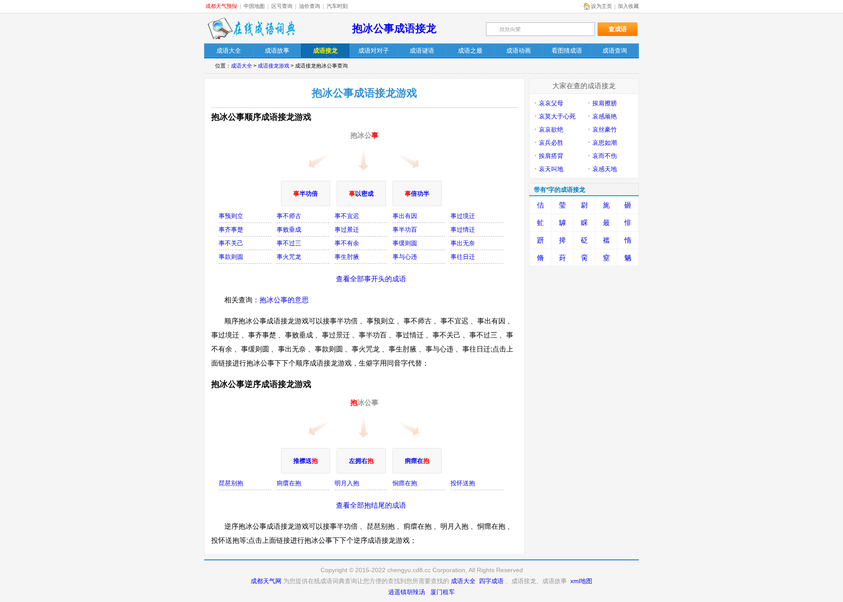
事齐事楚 (231, 229)
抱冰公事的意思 (284, 300)
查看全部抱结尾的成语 (371, 505)
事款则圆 (231, 256)
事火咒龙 (289, 256)
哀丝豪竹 (604, 129)
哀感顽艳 (604, 116)
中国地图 (254, 6)
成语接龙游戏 (273, 66)
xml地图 (581, 580)
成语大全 (241, 66)
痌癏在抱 (289, 483)
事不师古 (289, 215)
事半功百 (405, 229)
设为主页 (601, 6)
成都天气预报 (221, 6)
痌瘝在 (417, 460)
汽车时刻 (337, 6)
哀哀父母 (551, 103)
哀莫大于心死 (557, 116)
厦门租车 (442, 591)
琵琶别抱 (231, 483)
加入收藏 (628, 6)
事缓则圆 (405, 243)
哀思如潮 (604, 142)
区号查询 (281, 6)
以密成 (361, 193)
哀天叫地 (551, 168)
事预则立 (231, 215)
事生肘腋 (347, 256)
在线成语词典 (251, 28)
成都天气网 (266, 580)
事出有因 (405, 215)
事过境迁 (462, 215)
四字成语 (491, 580)
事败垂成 (289, 229)
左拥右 (361, 460)
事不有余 (347, 243)
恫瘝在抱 (405, 483)
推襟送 (305, 460)
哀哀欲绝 (551, 129)
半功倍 (305, 193)
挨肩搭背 (551, 155)
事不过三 (289, 243)
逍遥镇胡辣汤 (406, 591)
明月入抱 (347, 483)
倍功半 (417, 193)
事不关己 (231, 243)
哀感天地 (604, 168)
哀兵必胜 (551, 142)
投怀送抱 (462, 483)
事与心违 (405, 256)
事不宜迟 (347, 215)
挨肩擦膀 (604, 103)
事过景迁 (347, 229)
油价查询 (309, 6)
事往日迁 (462, 256)
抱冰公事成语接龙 (394, 28)
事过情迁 (462, 229)
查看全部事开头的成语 (371, 279)
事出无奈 (462, 243)
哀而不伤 (604, 155)
